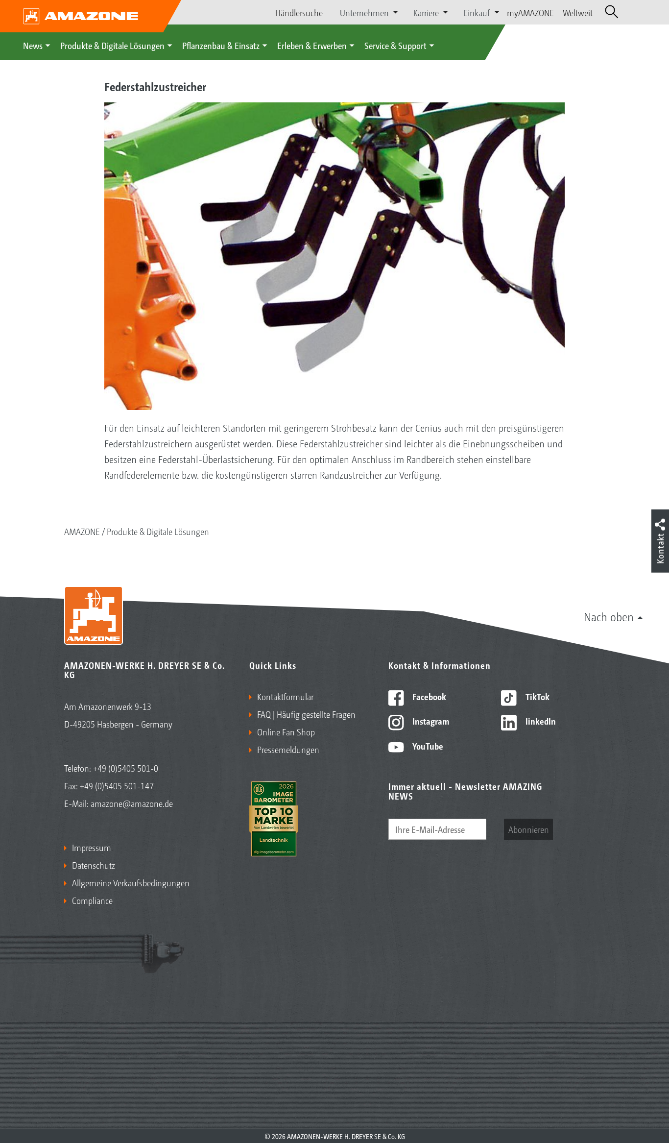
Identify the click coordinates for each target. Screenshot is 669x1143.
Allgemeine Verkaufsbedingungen (131, 882)
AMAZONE (82, 531)
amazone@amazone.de (132, 803)
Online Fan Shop (286, 731)
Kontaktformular (285, 696)
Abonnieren (528, 829)
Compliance (92, 900)
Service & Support (395, 45)
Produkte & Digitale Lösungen (112, 45)
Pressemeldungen (288, 749)
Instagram (429, 720)
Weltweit (578, 12)
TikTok (537, 696)
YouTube (426, 745)
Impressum (91, 847)
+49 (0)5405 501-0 (125, 767)
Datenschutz (93, 864)
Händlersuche (299, 12)
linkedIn (540, 720)
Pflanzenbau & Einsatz (221, 45)
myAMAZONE (530, 12)
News (33, 45)
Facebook (428, 696)
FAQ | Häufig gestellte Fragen (306, 713)
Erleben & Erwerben (312, 45)
